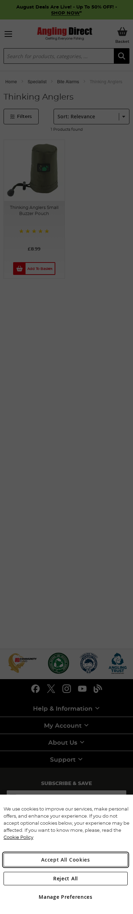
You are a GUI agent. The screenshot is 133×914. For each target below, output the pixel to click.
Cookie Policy (18, 837)
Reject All (65, 878)
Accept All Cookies (65, 859)
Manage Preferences (66, 896)
